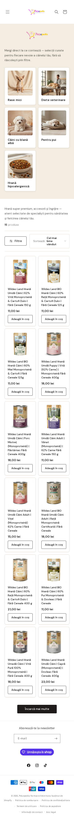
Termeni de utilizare (27, 806)
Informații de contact (32, 812)
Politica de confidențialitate (56, 800)
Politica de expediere (50, 806)
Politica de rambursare (26, 800)
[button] (7, 12)
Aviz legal (51, 812)
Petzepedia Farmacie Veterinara (35, 795)
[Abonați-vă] (56, 738)
